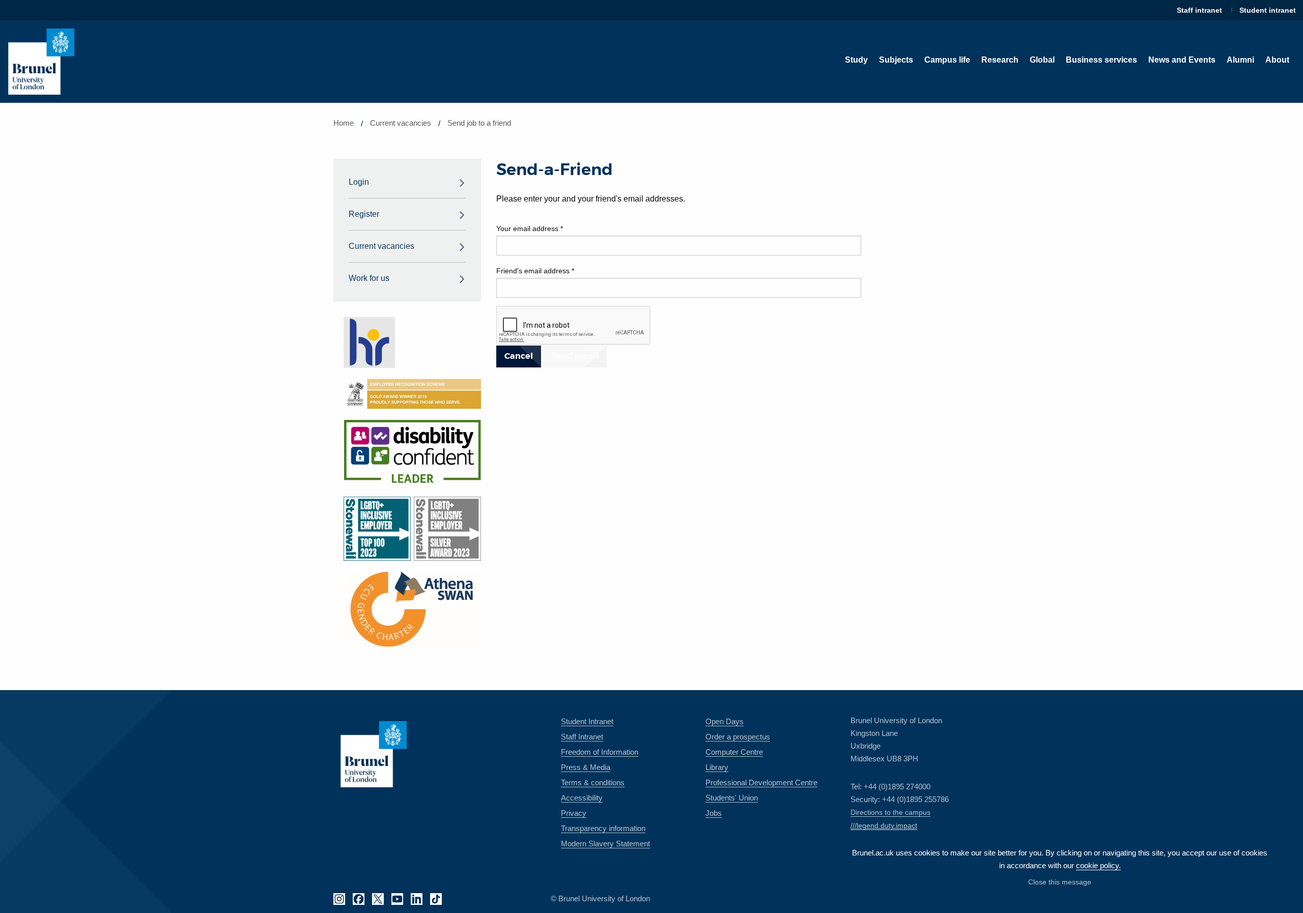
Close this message (1059, 882)
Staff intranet (1199, 10)
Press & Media (585, 767)
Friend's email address (535, 271)
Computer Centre (734, 752)
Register (364, 214)
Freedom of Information (599, 752)
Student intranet (1267, 10)
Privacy (573, 813)
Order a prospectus (737, 736)
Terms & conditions (593, 782)
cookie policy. (1098, 865)
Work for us (369, 278)
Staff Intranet (582, 736)
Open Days (724, 721)
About (1277, 59)
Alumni (1240, 59)
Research (999, 59)
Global (1042, 59)
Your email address (529, 228)
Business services (1101, 59)
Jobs (713, 813)
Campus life (947, 59)
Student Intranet (587, 721)
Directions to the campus (890, 812)
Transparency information (603, 828)
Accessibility (582, 797)
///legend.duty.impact (884, 825)
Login (359, 182)
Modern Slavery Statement (605, 843)
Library (716, 767)
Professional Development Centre (761, 782)
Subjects (896, 59)
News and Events (1181, 59)
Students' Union (731, 797)
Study (856, 59)
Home (343, 123)
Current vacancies (400, 123)
